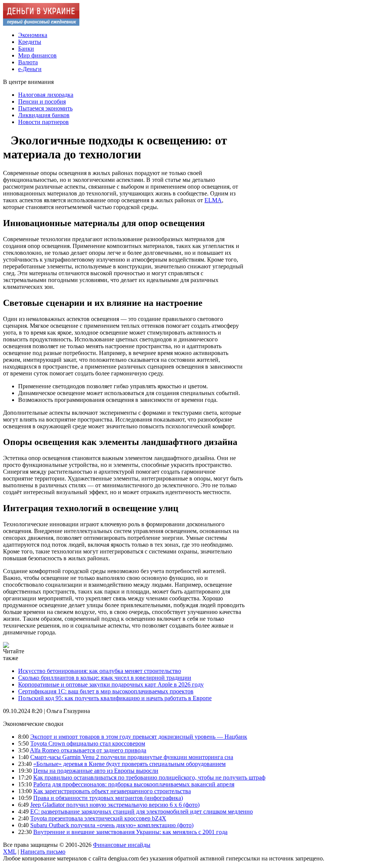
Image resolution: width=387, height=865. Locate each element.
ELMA (213, 200)
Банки (26, 48)
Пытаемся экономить (45, 108)
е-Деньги (30, 69)
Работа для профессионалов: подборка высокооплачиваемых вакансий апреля (133, 784)
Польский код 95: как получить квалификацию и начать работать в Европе (115, 698)
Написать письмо (42, 851)
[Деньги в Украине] (41, 23)
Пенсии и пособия (42, 101)
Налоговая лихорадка (45, 94)
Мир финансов (37, 55)
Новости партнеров (43, 122)
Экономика (32, 35)
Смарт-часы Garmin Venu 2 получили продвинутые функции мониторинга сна (131, 757)
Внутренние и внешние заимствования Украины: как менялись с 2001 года (130, 832)
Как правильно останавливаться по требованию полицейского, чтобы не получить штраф (149, 777)
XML (9, 851)
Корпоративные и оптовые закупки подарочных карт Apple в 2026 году (111, 684)
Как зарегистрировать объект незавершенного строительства (112, 791)
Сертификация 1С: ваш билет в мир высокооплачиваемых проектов (106, 691)
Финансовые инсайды (121, 845)
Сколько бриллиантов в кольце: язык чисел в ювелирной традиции (104, 677)
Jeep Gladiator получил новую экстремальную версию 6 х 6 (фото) (115, 804)
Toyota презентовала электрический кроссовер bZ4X (98, 818)
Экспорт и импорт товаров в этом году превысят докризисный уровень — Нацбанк (138, 736)
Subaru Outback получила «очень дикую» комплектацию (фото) (112, 825)
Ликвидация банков (44, 115)
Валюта (28, 62)
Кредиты (29, 42)
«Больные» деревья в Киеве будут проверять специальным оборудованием (129, 764)
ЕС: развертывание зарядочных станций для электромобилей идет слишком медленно (141, 811)
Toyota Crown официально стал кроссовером (87, 743)
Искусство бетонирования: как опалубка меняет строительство (99, 671)
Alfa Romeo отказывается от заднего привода (88, 750)
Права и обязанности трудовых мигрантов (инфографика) (108, 798)
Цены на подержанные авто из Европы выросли (95, 770)
